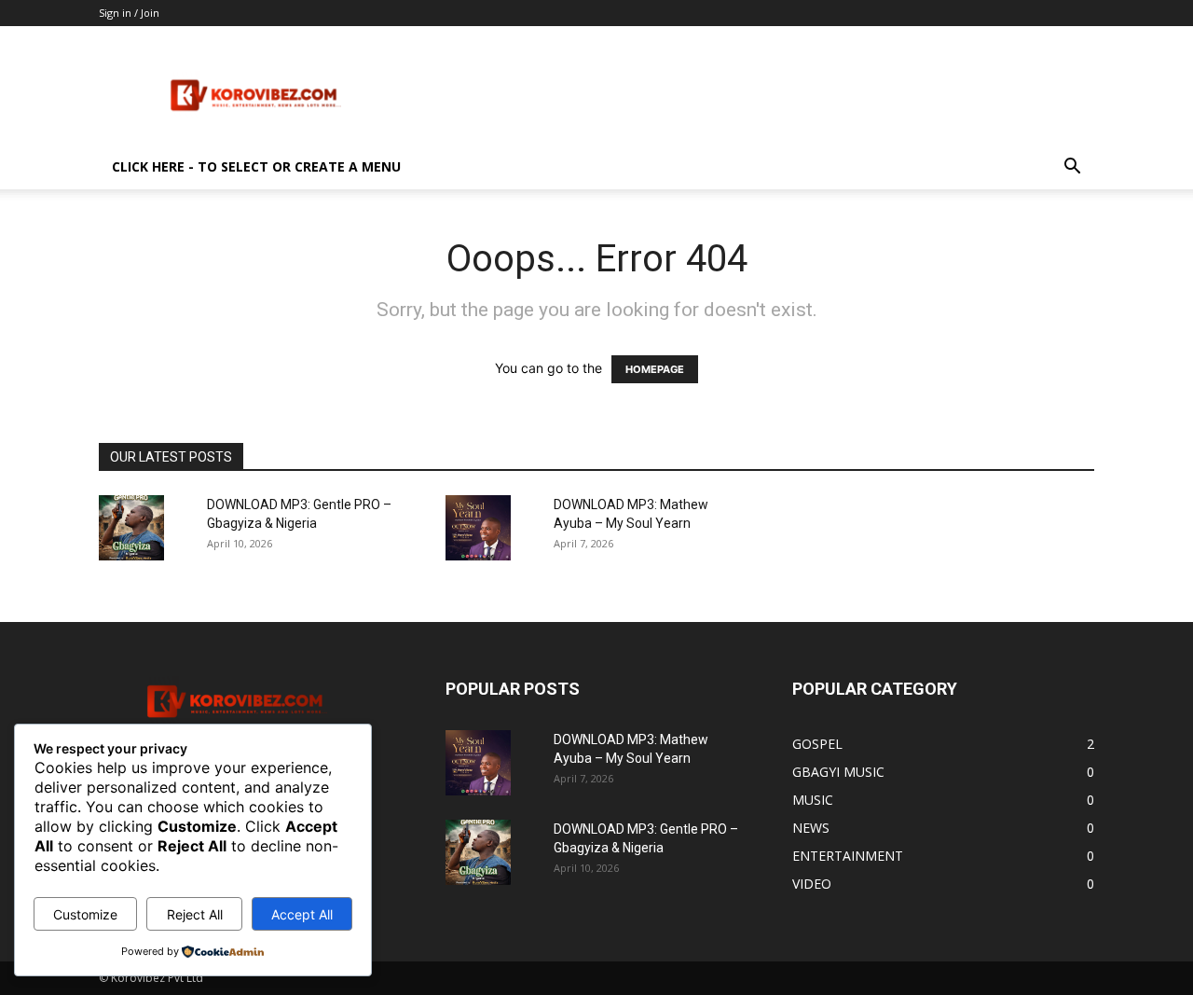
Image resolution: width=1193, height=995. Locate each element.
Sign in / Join (129, 13)
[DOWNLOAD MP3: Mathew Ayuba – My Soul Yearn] (478, 527)
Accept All (302, 914)
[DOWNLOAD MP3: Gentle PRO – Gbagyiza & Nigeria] (131, 527)
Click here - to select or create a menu (256, 166)
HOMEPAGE (654, 369)
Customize (85, 914)
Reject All (195, 914)
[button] (1071, 168)
